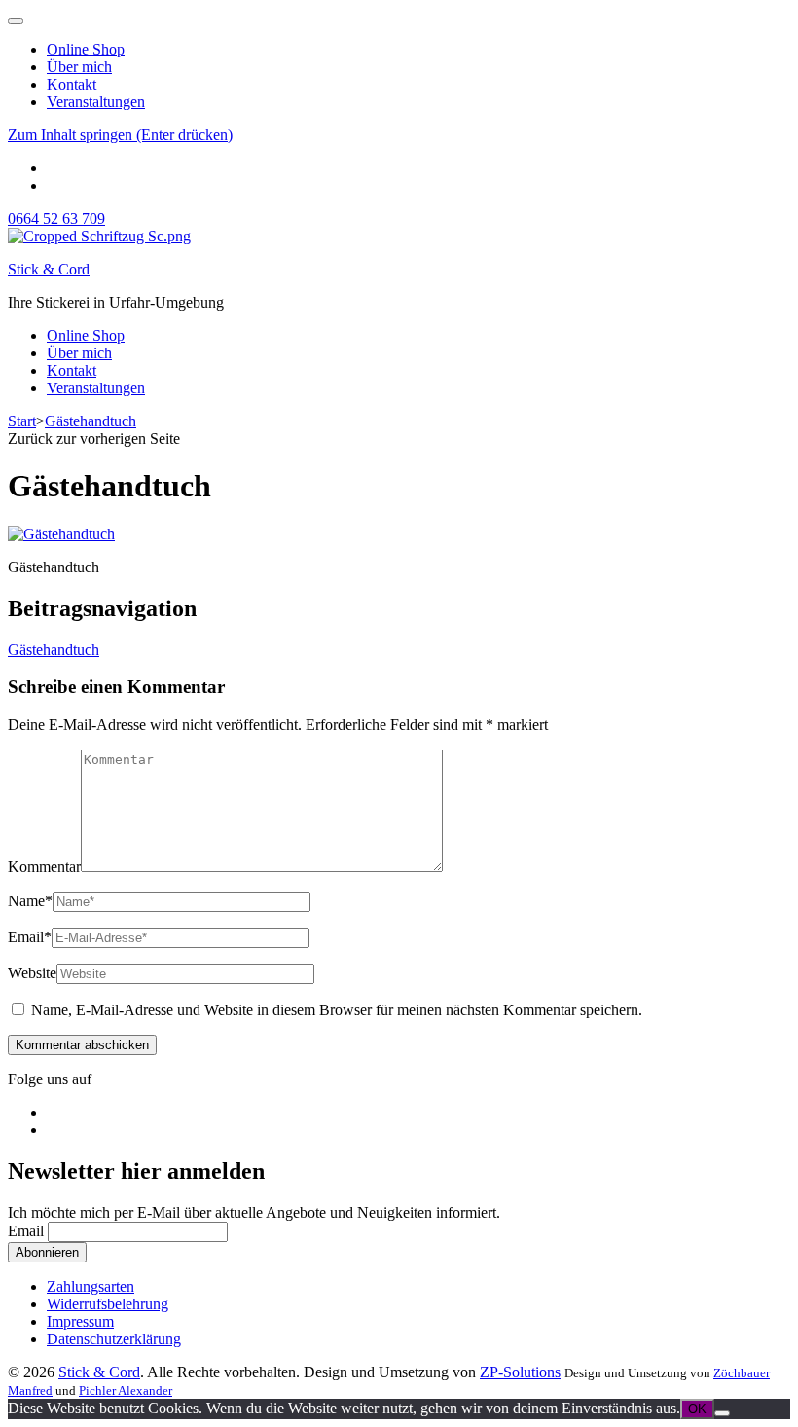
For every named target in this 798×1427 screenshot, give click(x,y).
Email (30, 937)
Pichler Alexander (125, 1390)
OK (697, 1409)
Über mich (79, 66)
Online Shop (86, 49)
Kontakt (71, 84)
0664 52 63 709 (56, 218)
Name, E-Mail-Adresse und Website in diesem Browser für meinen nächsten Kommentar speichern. (336, 1010)
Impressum (80, 1321)
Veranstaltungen (96, 101)
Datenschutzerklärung (114, 1339)
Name (30, 901)
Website (32, 973)
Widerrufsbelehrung (107, 1304)
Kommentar (44, 867)
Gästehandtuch (53, 649)
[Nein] (722, 1413)
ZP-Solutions (520, 1372)
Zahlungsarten (90, 1286)
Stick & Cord (49, 269)
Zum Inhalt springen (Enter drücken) (120, 135)
